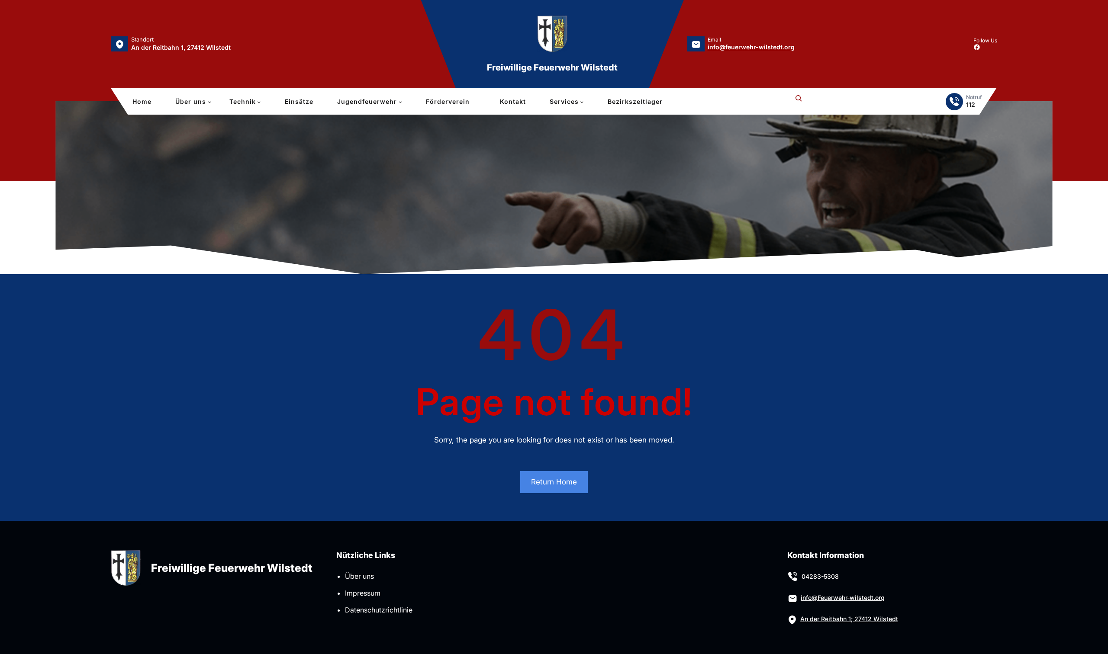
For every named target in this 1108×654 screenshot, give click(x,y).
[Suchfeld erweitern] (798, 102)
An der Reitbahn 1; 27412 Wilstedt (849, 618)
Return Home (554, 482)
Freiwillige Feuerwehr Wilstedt (552, 67)
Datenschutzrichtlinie (378, 610)
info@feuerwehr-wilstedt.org (751, 47)
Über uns (359, 576)
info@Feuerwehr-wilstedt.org (843, 597)
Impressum (362, 593)
